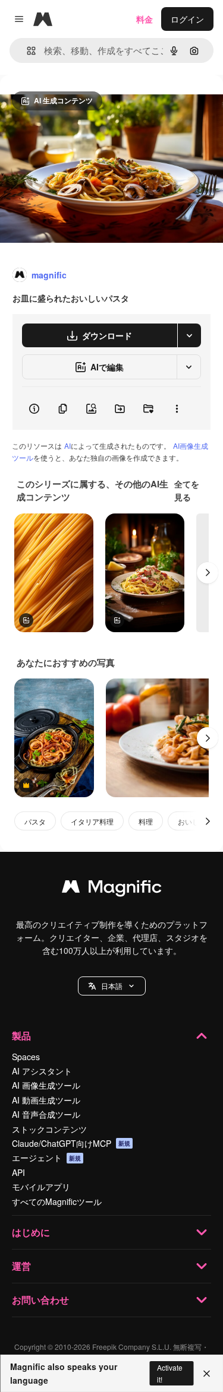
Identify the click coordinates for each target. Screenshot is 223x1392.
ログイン (187, 19)
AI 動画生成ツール (46, 1100)
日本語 (112, 986)
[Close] (206, 1373)
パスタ (35, 821)
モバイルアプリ (41, 1187)
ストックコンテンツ (49, 1129)
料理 (146, 821)
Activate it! (170, 1373)
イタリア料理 (92, 821)
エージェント (46, 1157)
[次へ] (207, 572)
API (18, 1172)
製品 (21, 1035)
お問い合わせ (40, 1300)
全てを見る (186, 490)
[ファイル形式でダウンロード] (189, 335)
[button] (112, 985)
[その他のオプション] (177, 408)
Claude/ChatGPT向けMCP (71, 1143)
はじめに (31, 1232)
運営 (21, 1266)
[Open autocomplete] (26, 50)
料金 (144, 19)
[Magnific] (112, 889)
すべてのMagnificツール (57, 1201)
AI (67, 445)
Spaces (26, 1057)
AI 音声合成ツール (46, 1114)
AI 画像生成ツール (46, 1085)
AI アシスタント (42, 1071)
